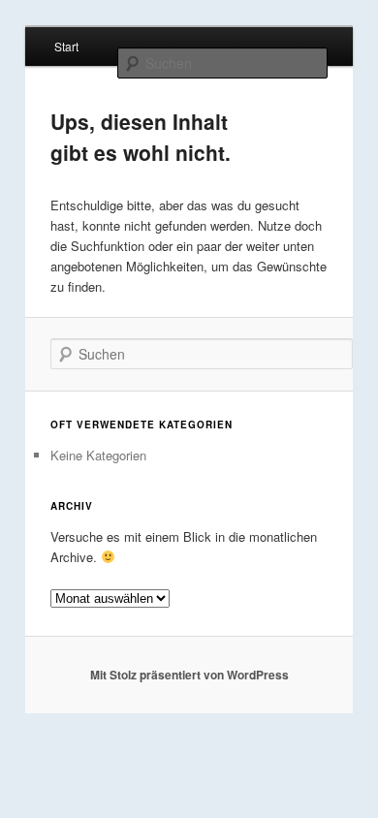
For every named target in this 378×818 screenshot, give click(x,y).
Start (66, 46)
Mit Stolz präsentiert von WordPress (189, 674)
